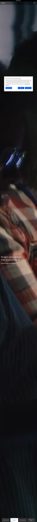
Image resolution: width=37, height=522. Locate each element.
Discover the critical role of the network (8, 263)
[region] (18, 83)
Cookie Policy (26, 84)
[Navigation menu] (34, 3)
